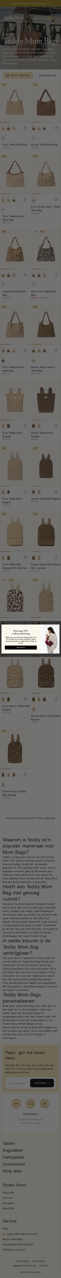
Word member (21, 647)
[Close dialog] (57, 626)
